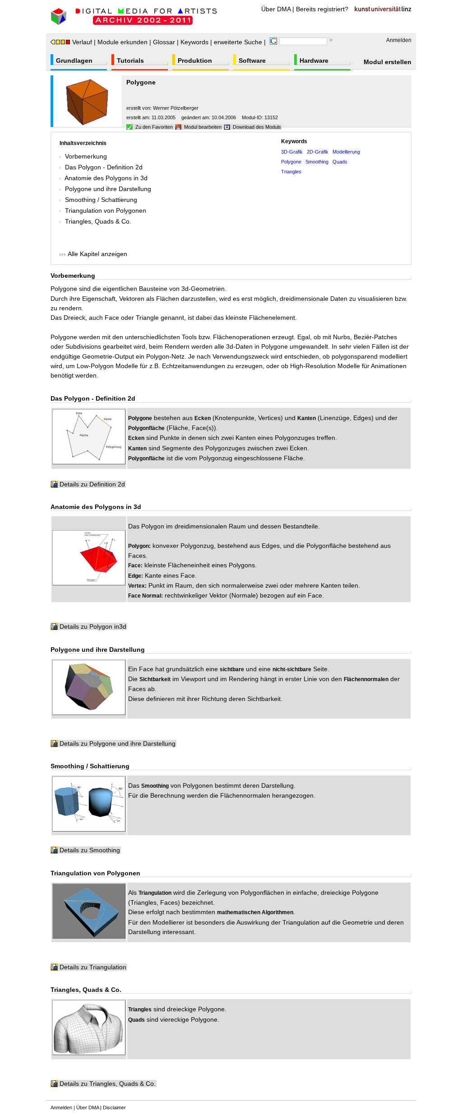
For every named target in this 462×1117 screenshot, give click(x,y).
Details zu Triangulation (93, 967)
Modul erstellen (387, 61)
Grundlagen (74, 60)
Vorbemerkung (86, 156)
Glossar (164, 42)
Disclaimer (114, 1107)
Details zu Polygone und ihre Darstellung (118, 743)
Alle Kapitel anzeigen (96, 253)
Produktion (195, 60)
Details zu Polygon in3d (93, 626)
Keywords (194, 42)
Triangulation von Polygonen (105, 210)
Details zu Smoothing (90, 850)
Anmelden (398, 40)
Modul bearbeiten (203, 127)
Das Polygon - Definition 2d (104, 167)
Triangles (291, 171)
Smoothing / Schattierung (101, 199)
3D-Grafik (292, 151)
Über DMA (276, 9)
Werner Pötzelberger (176, 108)
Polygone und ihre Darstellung (108, 188)
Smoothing (316, 161)
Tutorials (130, 60)
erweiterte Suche (238, 42)
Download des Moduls (257, 127)
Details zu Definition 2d (92, 484)
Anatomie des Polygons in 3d (106, 178)
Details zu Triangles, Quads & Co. (108, 1083)
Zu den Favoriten (154, 127)
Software (252, 60)
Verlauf (82, 42)
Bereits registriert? (322, 9)
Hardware (314, 60)
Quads (340, 161)
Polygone (291, 161)
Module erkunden (122, 42)
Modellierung (346, 151)
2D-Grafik (317, 151)
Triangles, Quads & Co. (98, 221)
